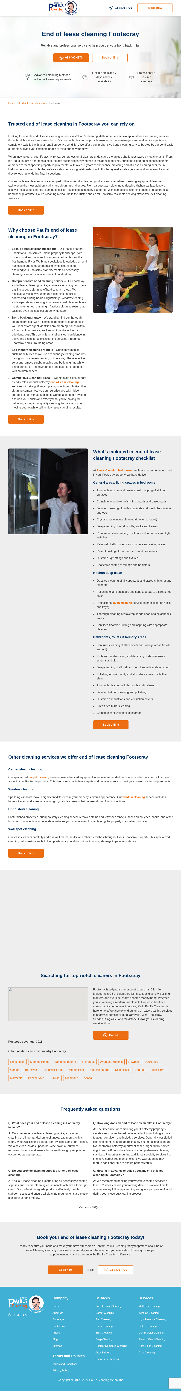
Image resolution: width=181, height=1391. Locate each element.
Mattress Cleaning (149, 1306)
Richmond (71, 1077)
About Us (57, 1312)
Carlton (14, 1069)
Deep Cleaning (103, 1339)
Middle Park (76, 1069)
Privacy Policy (60, 1370)
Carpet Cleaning (104, 1312)
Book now (155, 7)
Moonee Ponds (39, 1061)
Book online (110, 57)
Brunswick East (53, 1069)
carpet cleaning (39, 777)
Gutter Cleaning (148, 1326)
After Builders (103, 1352)
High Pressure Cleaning (152, 1319)
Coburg (139, 1069)
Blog (55, 1339)
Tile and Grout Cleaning (152, 1339)
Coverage (58, 1319)
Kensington (17, 1061)
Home (56, 1306)
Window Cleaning (149, 1312)
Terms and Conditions (65, 1363)
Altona (88, 1077)
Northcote (16, 1077)
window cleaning (133, 797)
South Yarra (157, 1069)
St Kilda (55, 1077)
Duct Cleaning (147, 1352)
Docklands (151, 1061)
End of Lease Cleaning (108, 1306)
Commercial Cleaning (151, 1332)
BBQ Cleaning (103, 1332)
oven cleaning (122, 602)
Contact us (58, 1326)
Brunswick (31, 1069)
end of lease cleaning (64, 382)
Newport (133, 1061)
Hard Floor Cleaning (150, 1345)
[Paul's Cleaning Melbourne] (62, 8)
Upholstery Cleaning (107, 1359)
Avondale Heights (111, 1061)
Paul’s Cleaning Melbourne (114, 470)
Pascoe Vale (36, 1077)
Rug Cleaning (103, 1319)
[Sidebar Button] (12, 8)
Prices (56, 1332)
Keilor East (122, 1069)
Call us (113, 1035)
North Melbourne (65, 1061)
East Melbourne (99, 1069)
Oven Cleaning (104, 1326)
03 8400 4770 (123, 7)
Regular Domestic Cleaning (111, 1345)
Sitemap (57, 1345)
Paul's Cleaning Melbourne (106, 1379)
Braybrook (88, 1061)
